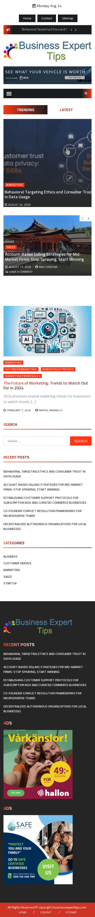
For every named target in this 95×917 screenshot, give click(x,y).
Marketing (14, 185)
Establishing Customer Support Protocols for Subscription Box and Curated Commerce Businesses (44, 500)
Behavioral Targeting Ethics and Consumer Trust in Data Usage (49, 194)
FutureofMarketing (21, 369)
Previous (71, 30)
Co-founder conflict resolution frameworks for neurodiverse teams (42, 513)
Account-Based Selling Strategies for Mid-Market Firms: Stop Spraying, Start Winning (44, 256)
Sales (11, 247)
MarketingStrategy (58, 369)
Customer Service (17, 563)
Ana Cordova (48, 266)
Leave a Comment (21, 271)
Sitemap (67, 18)
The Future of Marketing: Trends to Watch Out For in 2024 (45, 385)
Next (76, 30)
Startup (10, 583)
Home (27, 18)
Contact (47, 18)
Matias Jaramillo (51, 410)
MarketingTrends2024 (22, 376)
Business (10, 556)
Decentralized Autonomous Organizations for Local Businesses (44, 526)
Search (86, 93)
